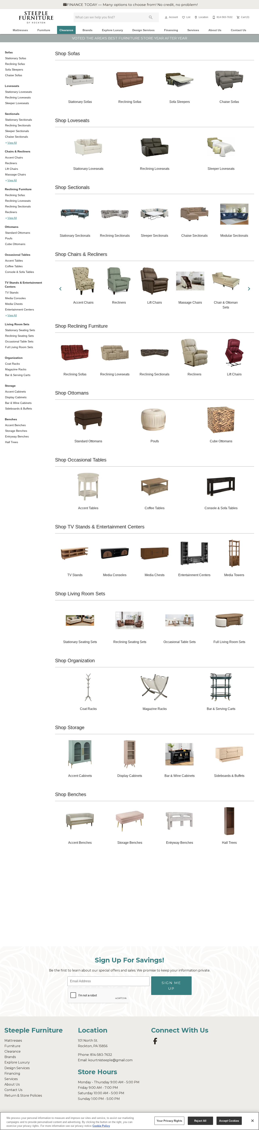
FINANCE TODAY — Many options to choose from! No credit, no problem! (132, 4)
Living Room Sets (17, 324)
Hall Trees (11, 442)
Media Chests (14, 303)
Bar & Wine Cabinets (18, 402)
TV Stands (11, 292)
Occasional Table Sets (19, 341)
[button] (166, 17)
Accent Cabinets (15, 391)
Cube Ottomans (15, 244)
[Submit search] (150, 17)
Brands (87, 30)
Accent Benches (15, 425)
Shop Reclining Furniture (81, 326)
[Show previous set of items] (60, 288)
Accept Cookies (229, 1120)
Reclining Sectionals (18, 125)
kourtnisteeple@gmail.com (110, 1060)
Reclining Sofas (15, 63)
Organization (14, 357)
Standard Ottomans (17, 232)
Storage (10, 385)
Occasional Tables (17, 254)
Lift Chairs (11, 168)
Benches (11, 419)
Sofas (9, 52)
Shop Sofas (67, 53)
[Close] (252, 1120)
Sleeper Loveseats (17, 103)
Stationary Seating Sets (20, 330)
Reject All (200, 1120)
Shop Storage (69, 727)
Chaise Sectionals (16, 136)
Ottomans (11, 226)
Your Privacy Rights (169, 1120)
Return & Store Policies (23, 1095)
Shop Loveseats (72, 120)
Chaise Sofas (13, 75)
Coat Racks (12, 363)
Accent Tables (14, 260)
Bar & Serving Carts (17, 375)
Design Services (143, 30)
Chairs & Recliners (17, 151)
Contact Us (238, 30)
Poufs (8, 238)
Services (193, 30)
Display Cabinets (16, 397)
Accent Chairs (14, 157)
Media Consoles (15, 298)
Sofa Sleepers (14, 69)
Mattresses (20, 30)
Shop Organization (75, 660)
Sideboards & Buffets (18, 408)
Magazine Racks (15, 369)
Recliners (11, 163)
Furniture (43, 30)
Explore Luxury (112, 30)
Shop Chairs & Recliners (81, 254)
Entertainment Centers (19, 309)
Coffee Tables (14, 266)
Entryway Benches (17, 436)
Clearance (66, 30)
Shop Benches (70, 794)
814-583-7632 (101, 1055)
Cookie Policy (101, 1125)
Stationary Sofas (15, 58)
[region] (129, 1121)
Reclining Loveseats (18, 97)
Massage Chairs (15, 174)
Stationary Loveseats (18, 91)
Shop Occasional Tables (80, 460)
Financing (171, 30)
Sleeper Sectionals (17, 131)
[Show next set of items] (249, 288)
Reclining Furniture (18, 189)
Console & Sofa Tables (19, 272)
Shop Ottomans (72, 393)
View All (12, 143)
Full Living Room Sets (19, 347)
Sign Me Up (171, 986)
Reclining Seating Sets (19, 335)
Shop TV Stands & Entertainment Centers (99, 526)
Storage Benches (16, 430)
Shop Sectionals (72, 187)
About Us (214, 30)
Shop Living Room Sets (80, 593)
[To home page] (36, 17)
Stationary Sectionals (18, 119)
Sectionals (12, 113)
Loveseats (12, 86)
